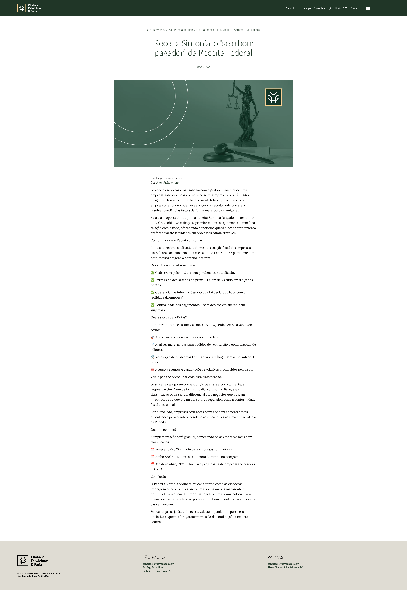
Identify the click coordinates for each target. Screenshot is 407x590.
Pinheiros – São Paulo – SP (157, 570)
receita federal (205, 29)
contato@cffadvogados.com (158, 563)
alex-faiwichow (156, 29)
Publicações (252, 29)
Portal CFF (341, 8)
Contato (354, 8)
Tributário (222, 29)
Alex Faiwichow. (167, 182)
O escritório (292, 8)
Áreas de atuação (323, 8)
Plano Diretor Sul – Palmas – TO (285, 567)
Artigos (238, 29)
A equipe (306, 8)
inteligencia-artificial (181, 29)
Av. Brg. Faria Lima (153, 567)
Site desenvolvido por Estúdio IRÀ (33, 576)
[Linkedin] (368, 8)
